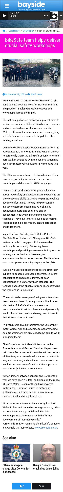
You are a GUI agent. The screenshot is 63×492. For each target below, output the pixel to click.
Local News (14, 30)
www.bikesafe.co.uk (46, 427)
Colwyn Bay (28, 30)
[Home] (4, 30)
